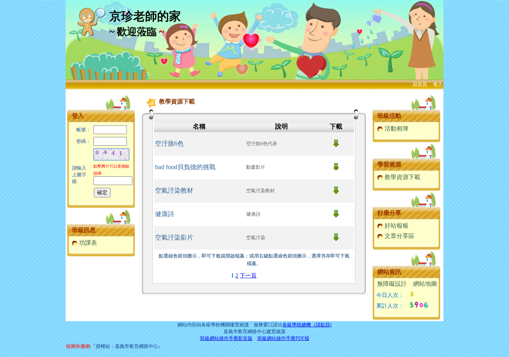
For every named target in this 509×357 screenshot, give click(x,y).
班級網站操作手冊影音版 (226, 338)
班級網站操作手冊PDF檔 (283, 338)
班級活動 (389, 116)
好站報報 (395, 225)
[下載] (336, 145)
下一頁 (248, 276)
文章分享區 (398, 236)
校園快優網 (78, 346)
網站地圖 (425, 284)
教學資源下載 (401, 177)
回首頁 (420, 84)
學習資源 (389, 164)
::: (67, 93)
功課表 (87, 243)
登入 (438, 84)
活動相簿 (395, 128)
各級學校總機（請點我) (307, 325)
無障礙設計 (392, 284)
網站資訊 (389, 272)
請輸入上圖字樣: (79, 174)
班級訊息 (84, 230)
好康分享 (389, 213)
